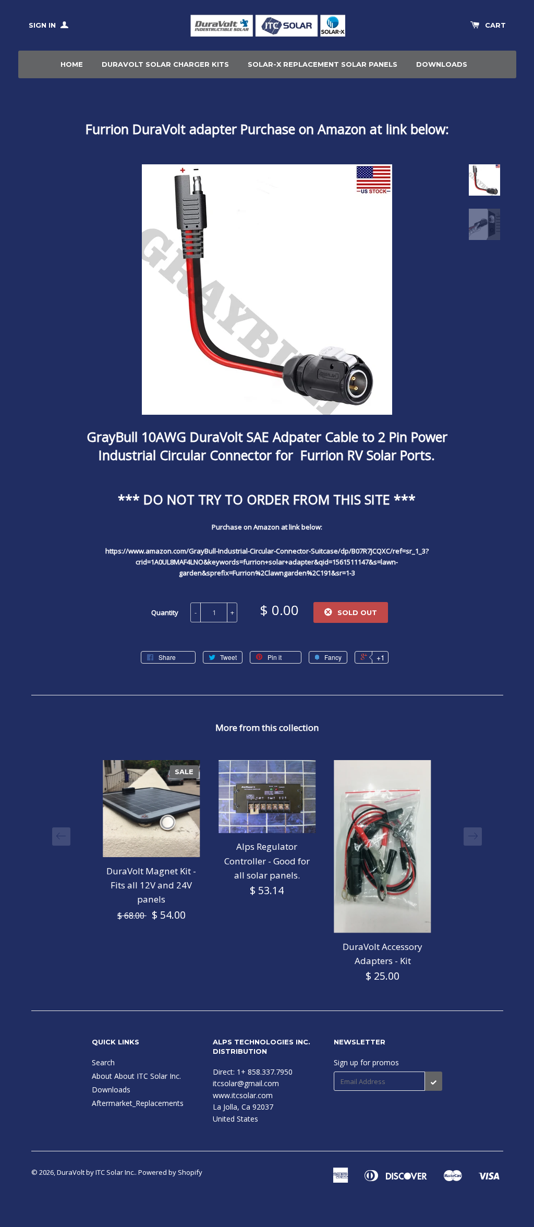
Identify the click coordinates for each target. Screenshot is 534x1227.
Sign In (43, 25)
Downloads (441, 64)
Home (71, 64)
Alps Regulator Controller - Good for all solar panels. (267, 860)
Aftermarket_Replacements (138, 1103)
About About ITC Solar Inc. (136, 1076)
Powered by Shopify (170, 1172)
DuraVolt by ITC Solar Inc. (96, 1172)
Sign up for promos (366, 1062)
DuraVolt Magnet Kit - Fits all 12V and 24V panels (151, 885)
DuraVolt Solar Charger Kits (165, 64)
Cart (495, 25)
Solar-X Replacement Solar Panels (322, 64)
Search (103, 1062)
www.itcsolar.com (243, 1095)
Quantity (164, 612)
